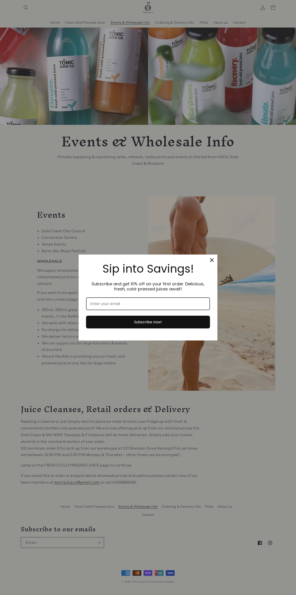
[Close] (211, 260)
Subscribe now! (148, 322)
